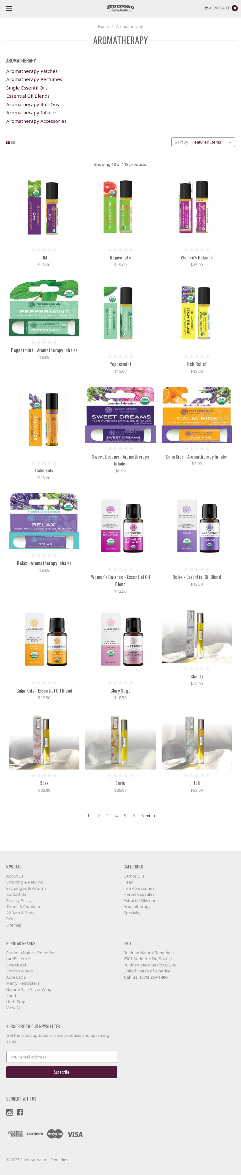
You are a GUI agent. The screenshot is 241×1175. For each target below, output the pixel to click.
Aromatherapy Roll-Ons (32, 104)
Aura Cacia (16, 977)
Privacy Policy (19, 900)
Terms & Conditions (25, 906)
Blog (10, 919)
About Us (15, 876)
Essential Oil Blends (28, 96)
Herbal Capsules (139, 894)
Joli (196, 782)
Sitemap (14, 925)
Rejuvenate (120, 257)
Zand (11, 995)
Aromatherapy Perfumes (34, 79)
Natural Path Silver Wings (30, 989)
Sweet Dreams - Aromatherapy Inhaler (120, 460)
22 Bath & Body (20, 913)
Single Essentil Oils (27, 87)
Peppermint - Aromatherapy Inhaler (44, 349)
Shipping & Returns (24, 882)
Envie (120, 782)
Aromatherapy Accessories (36, 121)
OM (44, 257)
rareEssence (18, 958)
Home (103, 26)
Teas (128, 882)
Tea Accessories (139, 888)
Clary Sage (120, 690)
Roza (44, 782)
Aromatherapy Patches (32, 71)
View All (13, 1007)
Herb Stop (15, 1001)
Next (146, 816)
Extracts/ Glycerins (141, 900)
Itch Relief (197, 363)
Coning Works (19, 971)
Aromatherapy (129, 26)
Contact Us (16, 894)
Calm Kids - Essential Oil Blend (44, 690)
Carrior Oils (134, 876)
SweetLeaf (16, 965)
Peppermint (121, 363)
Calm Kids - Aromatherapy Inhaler (197, 456)
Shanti (196, 676)
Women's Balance (197, 257)
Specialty (132, 913)
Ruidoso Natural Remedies (31, 952)
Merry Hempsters (23, 983)
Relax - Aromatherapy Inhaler (44, 562)
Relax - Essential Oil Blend (197, 576)
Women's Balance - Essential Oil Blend (120, 580)
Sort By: (182, 142)
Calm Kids (44, 470)
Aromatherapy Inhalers (32, 112)
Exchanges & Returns (26, 888)
